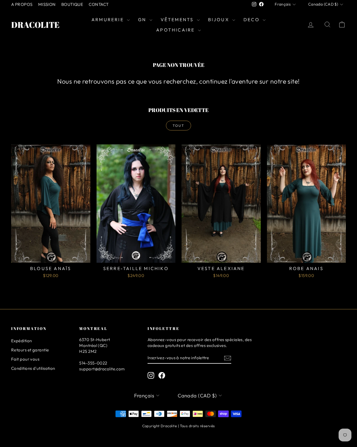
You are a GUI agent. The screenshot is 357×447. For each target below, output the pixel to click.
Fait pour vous (25, 359)
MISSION (47, 4)
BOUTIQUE (72, 4)
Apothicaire (176, 30)
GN (143, 19)
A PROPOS (22, 4)
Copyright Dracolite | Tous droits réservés (178, 426)
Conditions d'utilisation (33, 368)
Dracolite (35, 24)
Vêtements (178, 19)
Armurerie (108, 19)
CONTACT (98, 4)
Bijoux (219, 19)
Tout (179, 125)
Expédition (21, 340)
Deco (252, 19)
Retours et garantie (30, 350)
